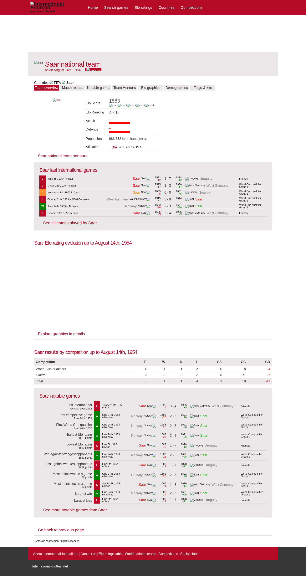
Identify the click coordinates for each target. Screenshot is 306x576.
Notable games (98, 88)
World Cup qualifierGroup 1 (250, 185)
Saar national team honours (62, 156)
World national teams (140, 554)
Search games (116, 7)
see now (95, 70)
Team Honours (124, 88)
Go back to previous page (61, 530)
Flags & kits (203, 88)
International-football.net (50, 566)
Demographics (176, 88)
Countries (166, 7)
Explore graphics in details (61, 334)
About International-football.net (55, 554)
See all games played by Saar (70, 223)
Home (93, 7)
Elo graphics (150, 88)
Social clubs (189, 554)
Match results (72, 88)
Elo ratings (143, 7)
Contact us (88, 554)
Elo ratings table (111, 554)
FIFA (57, 83)
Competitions (192, 7)
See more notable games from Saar (75, 510)
